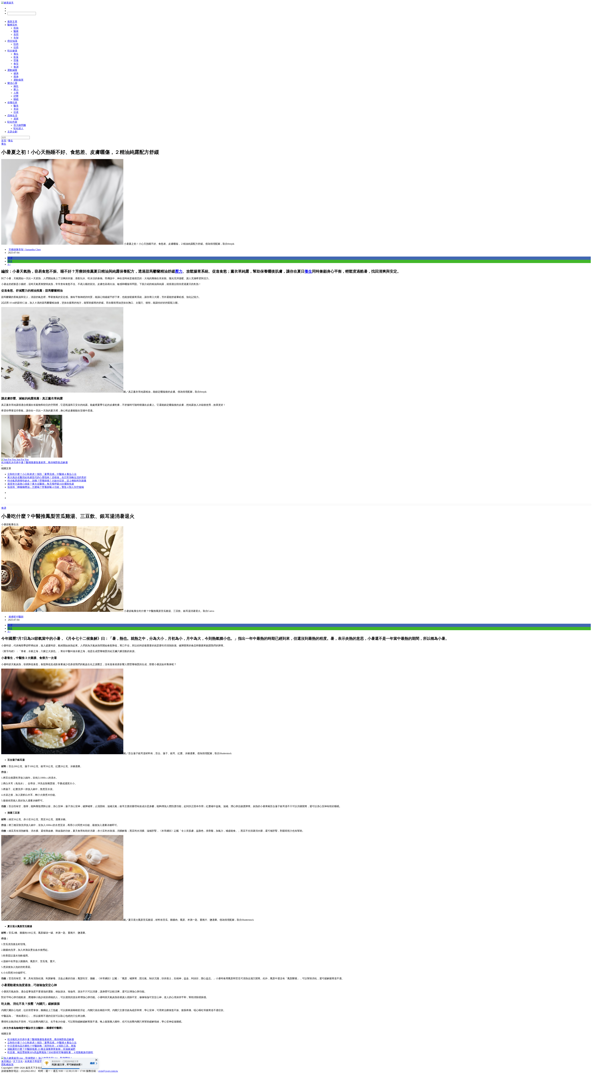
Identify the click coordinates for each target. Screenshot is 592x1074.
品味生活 (12, 115)
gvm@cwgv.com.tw (108, 1071)
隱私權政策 (7, 1064)
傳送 (9, 261)
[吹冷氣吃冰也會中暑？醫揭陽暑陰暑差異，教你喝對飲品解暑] (296, 436)
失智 (16, 37)
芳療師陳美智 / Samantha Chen (25, 249)
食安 (16, 63)
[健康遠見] (7, 2)
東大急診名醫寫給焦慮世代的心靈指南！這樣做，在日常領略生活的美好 (46, 477)
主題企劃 (12, 131)
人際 (16, 92)
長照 (16, 34)
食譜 (16, 67)
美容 (16, 109)
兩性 (16, 86)
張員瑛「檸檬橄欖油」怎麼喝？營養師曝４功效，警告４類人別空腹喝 (45, 487)
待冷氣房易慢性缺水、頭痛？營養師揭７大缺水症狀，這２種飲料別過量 (46, 480)
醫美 (16, 105)
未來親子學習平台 (34, 1061)
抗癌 (16, 47)
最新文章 (12, 21)
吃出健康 (12, 50)
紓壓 (16, 96)
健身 (16, 73)
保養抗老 (12, 102)
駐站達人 (18, 128)
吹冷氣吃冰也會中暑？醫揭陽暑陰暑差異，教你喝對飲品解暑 (40, 1039)
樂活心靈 (12, 83)
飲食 (16, 57)
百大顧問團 (20, 125)
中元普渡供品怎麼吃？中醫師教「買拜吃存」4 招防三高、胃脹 (41, 1046)
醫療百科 (12, 24)
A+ (9, 264)
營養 (16, 60)
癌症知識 (12, 41)
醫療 (16, 31)
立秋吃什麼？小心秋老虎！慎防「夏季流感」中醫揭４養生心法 (41, 474)
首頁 (3, 140)
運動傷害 (18, 80)
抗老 (16, 112)
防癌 (16, 44)
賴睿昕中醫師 (16, 616)
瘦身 (16, 76)
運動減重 (12, 70)
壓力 (16, 89)
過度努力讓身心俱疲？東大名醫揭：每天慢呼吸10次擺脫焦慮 (40, 484)
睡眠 (16, 99)
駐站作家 (12, 122)
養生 (16, 54)
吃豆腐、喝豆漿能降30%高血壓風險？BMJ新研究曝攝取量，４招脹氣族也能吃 (50, 1052)
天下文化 (18, 1061)
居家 (16, 118)
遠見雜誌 (6, 1061)
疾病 (16, 28)
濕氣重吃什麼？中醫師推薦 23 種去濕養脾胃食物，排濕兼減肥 (41, 1049)
